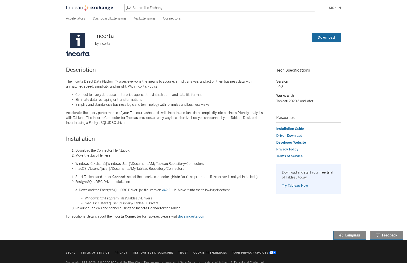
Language (352, 235)
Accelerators (75, 18)
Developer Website (291, 143)
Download (326, 38)
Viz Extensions (144, 18)
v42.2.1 (167, 190)
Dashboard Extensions (109, 18)
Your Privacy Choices (250, 252)
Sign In (335, 8)
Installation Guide (290, 129)
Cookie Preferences (210, 252)
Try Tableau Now (295, 186)
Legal (70, 252)
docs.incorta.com (191, 216)
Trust (183, 252)
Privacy (121, 252)
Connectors (172, 18)
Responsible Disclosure (153, 252)
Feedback (389, 235)
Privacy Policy (287, 149)
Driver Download (289, 136)
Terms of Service (289, 156)
